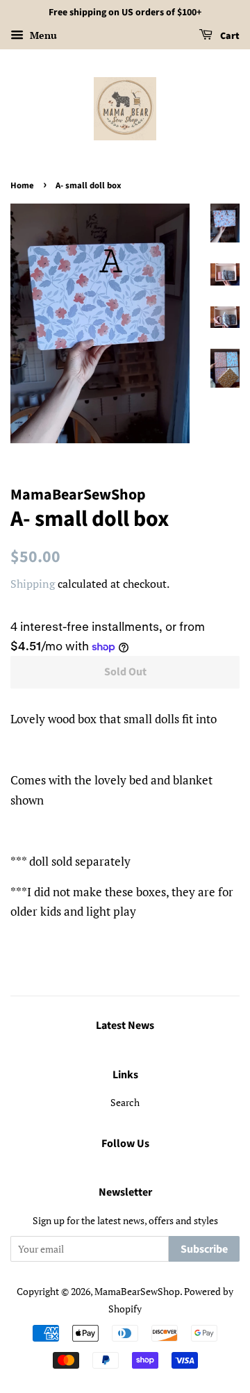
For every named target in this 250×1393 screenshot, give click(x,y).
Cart (229, 36)
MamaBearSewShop (137, 1291)
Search (125, 1102)
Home (22, 185)
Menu (42, 35)
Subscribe (204, 1249)
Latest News (125, 1025)
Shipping (32, 583)
